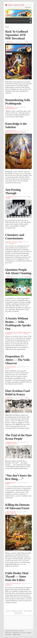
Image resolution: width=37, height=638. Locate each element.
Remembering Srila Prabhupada (17, 101)
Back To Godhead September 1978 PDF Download (16, 35)
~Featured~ (23, 132)
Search (28, 7)
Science (13, 243)
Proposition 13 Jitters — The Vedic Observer (17, 360)
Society (26, 334)
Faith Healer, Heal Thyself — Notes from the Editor (16, 576)
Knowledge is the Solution (16, 125)
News (27, 398)
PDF (27, 42)
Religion (9, 585)
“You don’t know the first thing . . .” (18, 477)
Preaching (8, 443)
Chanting (28, 277)
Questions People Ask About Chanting (18, 271)
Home (7, 27)
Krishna (7, 513)
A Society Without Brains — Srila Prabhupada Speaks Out (18, 323)
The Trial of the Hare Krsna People (18, 436)
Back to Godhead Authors (14, 611)
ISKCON (7, 484)
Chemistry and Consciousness (14, 236)
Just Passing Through (13, 191)
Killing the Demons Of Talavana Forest (17, 506)
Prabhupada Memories (11, 108)
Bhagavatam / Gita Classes (12, 132)
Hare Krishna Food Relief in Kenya (17, 392)
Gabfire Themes (16, 634)
